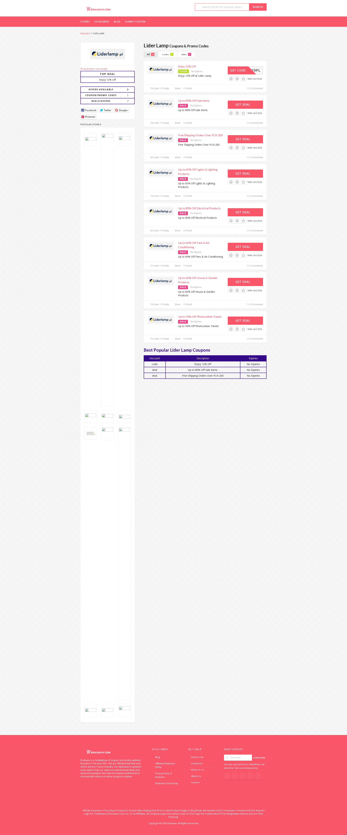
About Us (196, 776)
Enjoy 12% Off (187, 66)
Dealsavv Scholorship (166, 783)
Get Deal (243, 105)
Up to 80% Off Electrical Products (199, 208)
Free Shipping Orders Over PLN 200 (200, 135)
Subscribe (259, 757)
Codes (167, 54)
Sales (185, 54)
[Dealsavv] (98, 8)
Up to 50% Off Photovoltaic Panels (200, 316)
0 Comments (256, 88)
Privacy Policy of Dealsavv (163, 775)
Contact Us (196, 763)
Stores (85, 21)
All (150, 54)
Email (189, 88)
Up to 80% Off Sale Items (193, 100)
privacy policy (251, 768)
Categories (101, 21)
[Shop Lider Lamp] (107, 53)
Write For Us (197, 769)
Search (258, 6)
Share (177, 88)
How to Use (197, 757)
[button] (88, 110)
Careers (195, 782)
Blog (117, 21)
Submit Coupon (135, 21)
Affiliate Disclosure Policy (165, 765)
